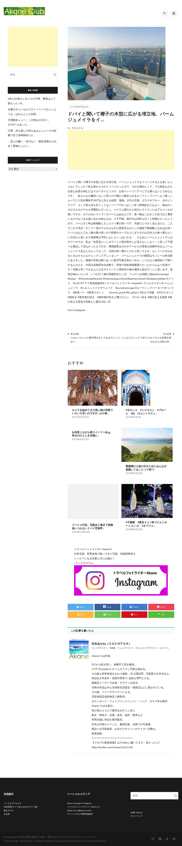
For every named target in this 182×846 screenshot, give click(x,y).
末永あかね (77, 128)
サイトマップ (136, 816)
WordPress (100, 841)
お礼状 (7, 814)
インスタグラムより (79, 106)
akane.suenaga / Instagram (79, 803)
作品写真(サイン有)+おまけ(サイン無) (20, 806)
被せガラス (9, 810)
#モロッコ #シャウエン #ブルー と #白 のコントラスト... (147, 412)
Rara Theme (75, 841)
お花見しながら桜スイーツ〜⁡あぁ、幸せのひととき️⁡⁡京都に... (92, 434)
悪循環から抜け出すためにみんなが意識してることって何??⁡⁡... (146, 468)
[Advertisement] (121, 150)
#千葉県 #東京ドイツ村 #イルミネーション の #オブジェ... (146, 524)
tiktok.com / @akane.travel (79, 810)
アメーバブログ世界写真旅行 (80, 814)
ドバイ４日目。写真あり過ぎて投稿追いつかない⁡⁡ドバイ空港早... (92, 526)
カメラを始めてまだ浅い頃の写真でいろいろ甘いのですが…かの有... (92, 412)
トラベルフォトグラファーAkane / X (83, 806)
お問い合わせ (136, 812)
